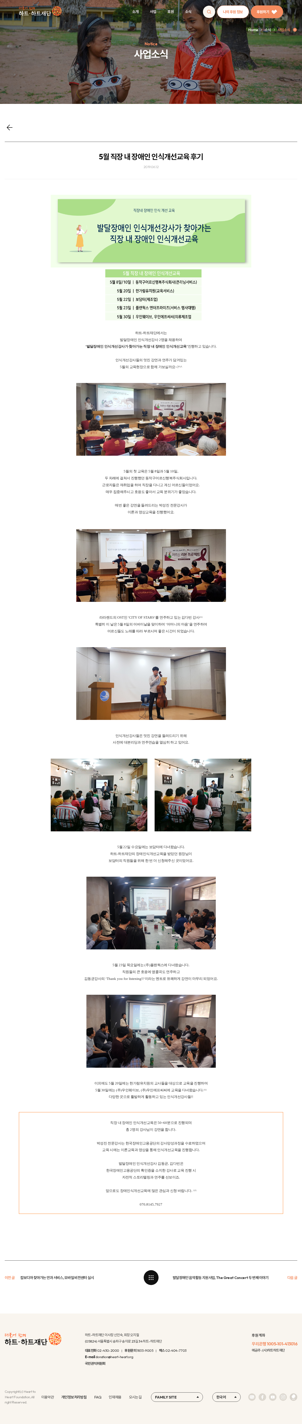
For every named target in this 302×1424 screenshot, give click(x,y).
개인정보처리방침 (74, 1397)
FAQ (97, 1397)
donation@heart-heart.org (114, 1357)
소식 (188, 11)
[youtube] (273, 1397)
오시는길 (135, 1397)
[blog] (252, 1397)
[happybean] (293, 1397)
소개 (135, 11)
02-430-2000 (108, 1350)
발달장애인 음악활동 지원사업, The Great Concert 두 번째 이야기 (220, 1277)
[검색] (209, 12)
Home (253, 29)
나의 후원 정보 (233, 11)
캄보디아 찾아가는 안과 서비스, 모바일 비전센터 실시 (57, 1277)
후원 (171, 11)
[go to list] (151, 1277)
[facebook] (262, 1397)
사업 (153, 11)
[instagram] (283, 1397)
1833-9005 (145, 1350)
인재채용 (115, 1397)
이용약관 (47, 1397)
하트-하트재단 (40, 12)
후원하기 (263, 11)
